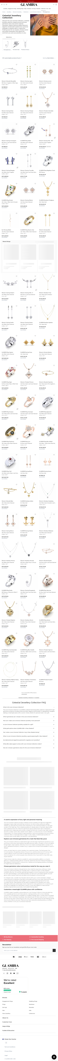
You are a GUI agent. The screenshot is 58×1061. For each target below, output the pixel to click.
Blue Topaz (36, 855)
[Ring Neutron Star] (29, 219)
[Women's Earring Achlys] (10, 100)
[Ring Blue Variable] (29, 639)
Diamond (47, 843)
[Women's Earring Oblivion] (29, 190)
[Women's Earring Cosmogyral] (10, 130)
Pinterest (10, 973)
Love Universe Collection (35, 11)
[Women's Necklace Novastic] (29, 550)
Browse (4, 997)
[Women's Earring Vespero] (10, 282)
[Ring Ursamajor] (29, 401)
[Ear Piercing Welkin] (10, 219)
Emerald (6, 852)
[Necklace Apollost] (47, 312)
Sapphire (51, 846)
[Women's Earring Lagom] (29, 71)
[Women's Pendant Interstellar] (47, 100)
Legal (6, 1055)
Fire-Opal (44, 855)
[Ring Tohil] (10, 461)
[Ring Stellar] (29, 130)
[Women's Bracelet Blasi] (10, 491)
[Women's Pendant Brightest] (10, 610)
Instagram (7, 973)
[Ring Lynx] (29, 431)
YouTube (14, 973)
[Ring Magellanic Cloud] (47, 160)
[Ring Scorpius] (10, 401)
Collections (25, 11)
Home (3, 11)
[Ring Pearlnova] (10, 431)
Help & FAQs (6, 1026)
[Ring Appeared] (47, 401)
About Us (5, 1018)
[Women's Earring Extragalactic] (29, 580)
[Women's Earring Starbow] (47, 342)
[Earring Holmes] (29, 520)
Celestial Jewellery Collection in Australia (29, 697)
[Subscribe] (54, 950)
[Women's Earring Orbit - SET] (47, 130)
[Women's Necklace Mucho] (29, 610)
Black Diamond (27, 844)
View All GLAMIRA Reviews (9, 970)
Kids (30, 1010)
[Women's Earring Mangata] (10, 160)
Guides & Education (8, 1030)
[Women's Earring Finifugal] (29, 100)
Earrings (4, 1007)
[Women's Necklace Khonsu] (10, 550)
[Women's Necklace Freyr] (47, 282)
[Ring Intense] (47, 610)
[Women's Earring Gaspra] (29, 312)
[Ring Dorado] (10, 190)
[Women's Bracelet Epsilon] (47, 550)
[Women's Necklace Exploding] (47, 491)
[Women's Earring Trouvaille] (29, 160)
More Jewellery (6, 1013)
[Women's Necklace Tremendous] (29, 669)
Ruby (25, 846)
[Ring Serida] (10, 580)
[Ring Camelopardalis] (10, 639)
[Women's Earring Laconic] (47, 71)
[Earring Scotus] (47, 461)
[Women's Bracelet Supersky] (47, 372)
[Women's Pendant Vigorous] (47, 639)
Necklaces (31, 1004)
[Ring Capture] (10, 342)
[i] (21, 57)
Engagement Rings (7, 1001)
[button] (16, 65)
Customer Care (7, 1022)
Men (3, 1010)
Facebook (3, 973)
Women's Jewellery (17, 11)
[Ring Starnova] (47, 580)
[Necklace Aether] (29, 491)
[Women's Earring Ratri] (47, 219)
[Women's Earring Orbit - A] (29, 282)
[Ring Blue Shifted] (47, 431)
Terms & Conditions (10, 1047)
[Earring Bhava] (29, 461)
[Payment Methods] (29, 956)
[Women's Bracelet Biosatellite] (10, 71)
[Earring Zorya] (29, 342)
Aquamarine (29, 852)
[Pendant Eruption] (47, 669)
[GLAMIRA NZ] (29, 4)
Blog (17, 973)
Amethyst (46, 852)
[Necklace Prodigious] (47, 190)
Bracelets (31, 1007)
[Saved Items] (54, 4)
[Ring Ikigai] (10, 372)
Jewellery (9, 11)
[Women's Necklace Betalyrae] (47, 520)
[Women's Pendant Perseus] (29, 372)
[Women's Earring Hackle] (10, 312)
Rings (3, 1004)
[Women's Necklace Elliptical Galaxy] (10, 669)
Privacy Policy (8, 1051)
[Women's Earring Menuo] (10, 520)
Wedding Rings (33, 1001)
